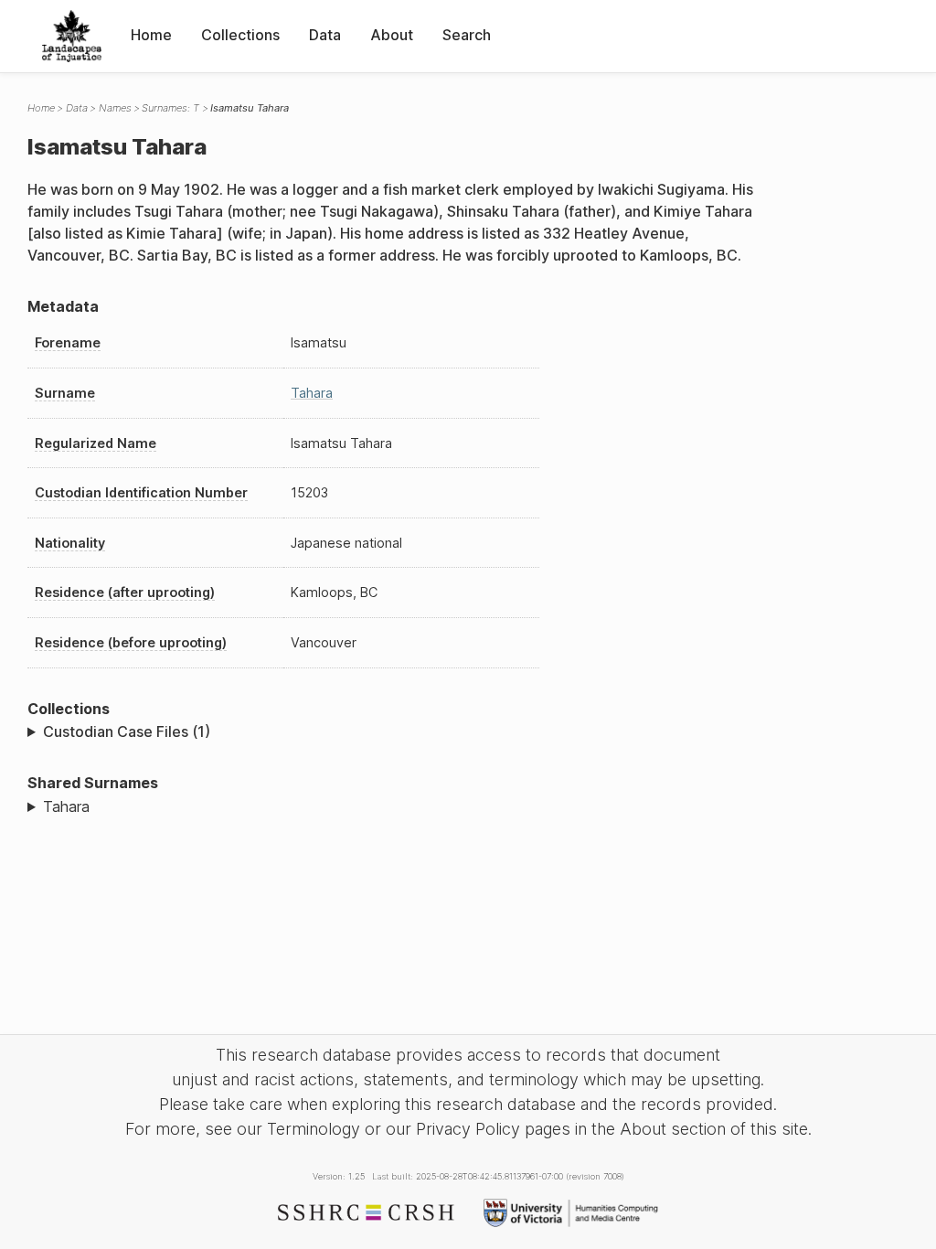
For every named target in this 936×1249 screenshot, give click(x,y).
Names (115, 107)
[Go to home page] (71, 36)
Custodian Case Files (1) (126, 731)
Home (151, 35)
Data (325, 35)
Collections (240, 35)
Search (466, 35)
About (391, 35)
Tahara (312, 392)
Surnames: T (170, 107)
